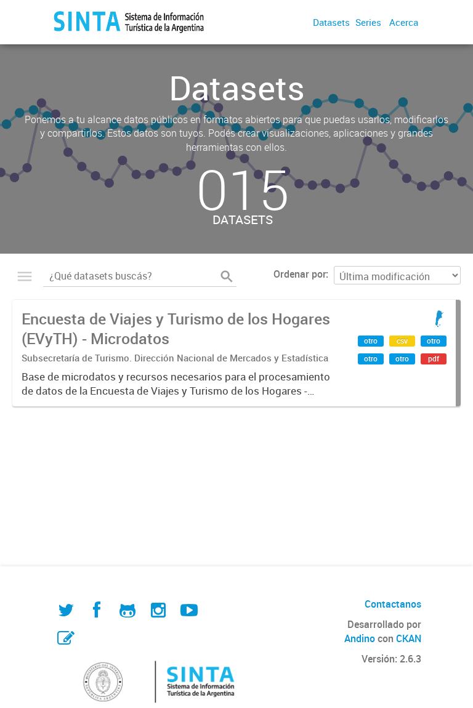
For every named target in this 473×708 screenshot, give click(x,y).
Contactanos (393, 604)
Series (368, 22)
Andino (359, 638)
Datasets (331, 22)
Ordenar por (299, 274)
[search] (226, 276)
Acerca (403, 22)
